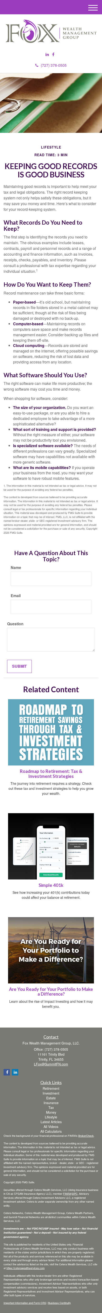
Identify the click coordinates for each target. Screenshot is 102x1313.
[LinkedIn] (47, 54)
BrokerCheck (86, 1135)
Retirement (51, 1088)
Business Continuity (59, 1303)
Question (15, 623)
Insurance (51, 1102)
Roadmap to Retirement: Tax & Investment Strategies (51, 774)
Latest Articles (51, 1121)
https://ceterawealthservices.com (25, 1268)
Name (16, 567)
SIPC (75, 1193)
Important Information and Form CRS (25, 1303)
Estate (51, 1098)
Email (16, 595)
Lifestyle (51, 1117)
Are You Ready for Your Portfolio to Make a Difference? (51, 992)
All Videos (51, 1126)
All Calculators (51, 1131)
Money (51, 1112)
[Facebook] (53, 54)
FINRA (67, 1193)
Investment (51, 1093)
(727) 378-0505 (54, 65)
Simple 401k (51, 885)
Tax (51, 1107)
